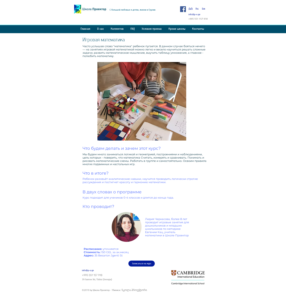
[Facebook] (183, 9)
